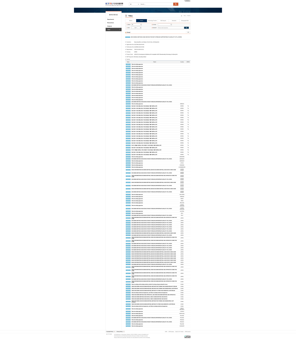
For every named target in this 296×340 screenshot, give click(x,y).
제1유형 (187, 337)
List (188, 32)
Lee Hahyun (144, 42)
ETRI (166, 331)
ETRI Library (171, 331)
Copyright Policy (109, 331)
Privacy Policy (120, 331)
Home (181, 16)
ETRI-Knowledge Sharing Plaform (114, 4)
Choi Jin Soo (149, 42)
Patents (188, 15)
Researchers (110, 22)
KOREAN (187, 0)
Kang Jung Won (137, 42)
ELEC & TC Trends (179, 331)
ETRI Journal (187, 331)
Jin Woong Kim (156, 42)
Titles (108, 29)
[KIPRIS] (188, 106)
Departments (110, 19)
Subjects (109, 26)
